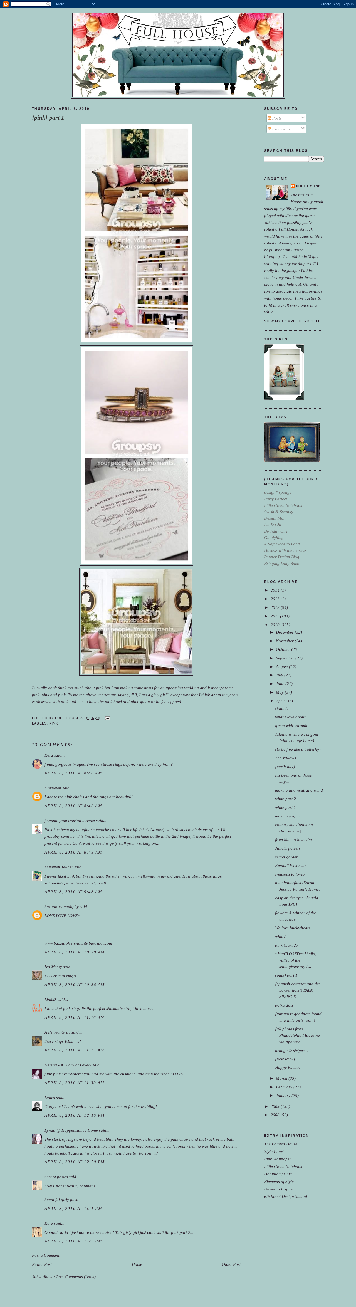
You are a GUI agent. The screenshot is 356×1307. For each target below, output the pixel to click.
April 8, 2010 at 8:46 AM (73, 805)
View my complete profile (292, 321)
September (285, 658)
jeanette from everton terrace (69, 820)
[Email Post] (106, 718)
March (282, 1078)
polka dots (284, 1005)
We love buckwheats (292, 927)
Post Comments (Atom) (76, 1276)
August (282, 666)
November (285, 640)
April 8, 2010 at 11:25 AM (74, 1049)
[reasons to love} (290, 874)
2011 (275, 616)
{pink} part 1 (48, 117)
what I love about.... (292, 717)
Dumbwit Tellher (58, 866)
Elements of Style (279, 1181)
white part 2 (285, 798)
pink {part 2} (286, 945)
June (280, 683)
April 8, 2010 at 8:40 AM (73, 772)
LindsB (50, 999)
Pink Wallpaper (277, 1159)
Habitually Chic (278, 1174)
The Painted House (280, 1144)
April (281, 700)
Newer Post (42, 1264)
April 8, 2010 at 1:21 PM (73, 1208)
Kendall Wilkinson (291, 865)
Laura (49, 1097)
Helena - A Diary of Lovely (67, 1065)
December (285, 632)
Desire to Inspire (278, 1189)
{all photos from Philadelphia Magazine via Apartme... (297, 1035)
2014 (276, 590)
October (283, 649)
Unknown (52, 787)
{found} (281, 708)
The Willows (285, 757)
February (284, 1086)
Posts (276, 118)
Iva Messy (53, 966)
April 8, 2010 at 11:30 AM (74, 1082)
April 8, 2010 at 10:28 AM (74, 952)
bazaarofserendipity (61, 906)
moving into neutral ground (299, 790)
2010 (276, 624)
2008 (276, 1114)
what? (280, 936)
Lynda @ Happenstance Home (71, 1130)
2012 (276, 607)
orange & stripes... (291, 1050)
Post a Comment (46, 1255)
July (280, 675)
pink (53, 723)
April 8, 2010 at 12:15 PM (74, 1115)
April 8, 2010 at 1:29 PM (73, 1241)
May (280, 692)
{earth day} (285, 766)
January (283, 1095)
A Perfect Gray (57, 1032)
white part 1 (285, 807)
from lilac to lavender (293, 839)
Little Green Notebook (283, 1166)
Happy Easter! (287, 1067)
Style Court (274, 1151)
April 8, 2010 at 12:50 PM (74, 1161)
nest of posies (56, 1176)
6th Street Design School (285, 1196)
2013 (276, 598)
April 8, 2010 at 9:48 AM (73, 891)
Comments (280, 129)
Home (137, 1264)
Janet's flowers (288, 848)
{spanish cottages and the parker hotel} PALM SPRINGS (297, 990)
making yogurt (287, 816)
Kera (48, 755)
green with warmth (291, 725)
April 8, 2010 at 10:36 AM (74, 984)
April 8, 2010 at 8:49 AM (73, 852)
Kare (48, 1223)
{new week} (285, 1058)
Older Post (231, 1264)
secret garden (286, 856)
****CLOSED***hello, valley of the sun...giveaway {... (295, 960)
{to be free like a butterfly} (298, 749)
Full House (308, 186)
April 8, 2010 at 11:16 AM (74, 1017)
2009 (276, 1106)
